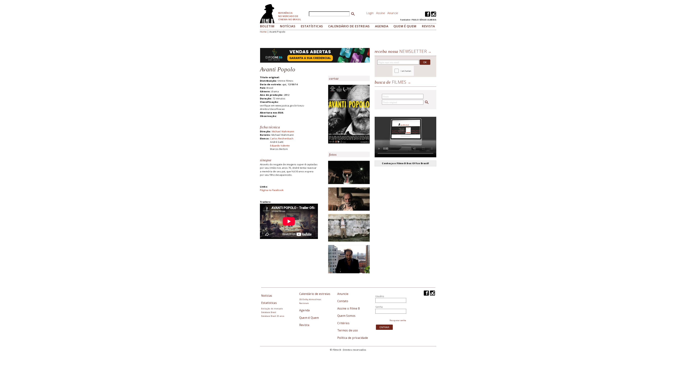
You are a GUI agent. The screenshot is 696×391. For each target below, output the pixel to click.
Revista (428, 26)
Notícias (287, 26)
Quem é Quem (309, 318)
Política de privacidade (352, 338)
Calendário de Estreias (349, 26)
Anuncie (392, 13)
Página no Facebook (271, 190)
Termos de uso (347, 330)
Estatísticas (312, 26)
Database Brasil (268, 312)
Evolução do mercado (272, 308)
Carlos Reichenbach (281, 138)
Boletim (267, 26)
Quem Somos (346, 316)
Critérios (343, 323)
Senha (379, 306)
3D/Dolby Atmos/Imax (310, 299)
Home (263, 31)
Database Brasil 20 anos (272, 316)
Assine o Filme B (348, 308)
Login (370, 13)
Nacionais (304, 303)
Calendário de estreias (314, 294)
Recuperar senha (398, 320)
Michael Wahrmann (283, 131)
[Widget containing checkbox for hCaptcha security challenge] (413, 71)
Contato (342, 301)
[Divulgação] (349, 113)
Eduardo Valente (280, 145)
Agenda (381, 26)
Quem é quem (404, 26)
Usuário (379, 296)
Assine (380, 13)
